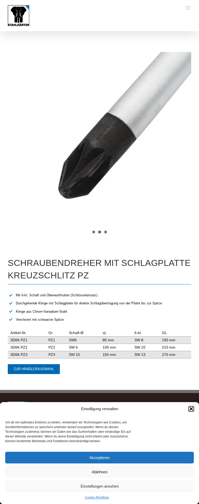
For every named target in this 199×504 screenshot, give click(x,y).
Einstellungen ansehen (100, 486)
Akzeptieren (99, 457)
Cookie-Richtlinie (97, 497)
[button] (191, 408)
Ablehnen (100, 472)
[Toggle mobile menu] (188, 8)
